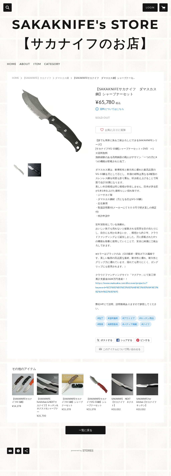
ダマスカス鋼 (62, 78)
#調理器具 (113, 324)
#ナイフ (145, 324)
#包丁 (100, 318)
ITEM (37, 63)
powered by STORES (82, 450)
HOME (11, 63)
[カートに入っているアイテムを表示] (163, 7)
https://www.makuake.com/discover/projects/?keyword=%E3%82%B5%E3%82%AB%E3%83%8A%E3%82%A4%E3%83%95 (127, 287)
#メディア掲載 (130, 324)
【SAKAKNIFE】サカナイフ (37, 78)
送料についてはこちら (112, 108)
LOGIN (150, 7)
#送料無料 (113, 318)
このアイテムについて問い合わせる (121, 349)
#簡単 (100, 324)
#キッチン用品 (146, 318)
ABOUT (25, 63)
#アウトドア (129, 318)
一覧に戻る (85, 430)
